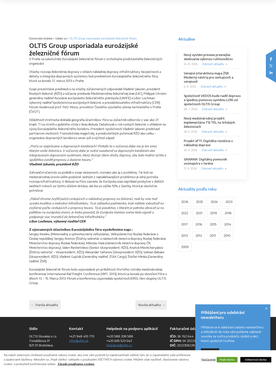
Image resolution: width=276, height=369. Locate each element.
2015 (213, 224)
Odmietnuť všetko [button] (256, 359)
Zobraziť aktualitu (213, 64)
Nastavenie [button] (208, 359)
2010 (227, 235)
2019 (213, 213)
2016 (198, 224)
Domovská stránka (40, 38)
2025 (199, 202)
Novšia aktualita (149, 305)
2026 (184, 202)
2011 (213, 235)
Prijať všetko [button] (227, 359)
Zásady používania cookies (76, 364)
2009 (185, 247)
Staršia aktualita (46, 305)
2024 (214, 202)
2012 (198, 235)
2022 (184, 213)
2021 (199, 213)
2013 (184, 235)
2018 (228, 213)
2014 (227, 224)
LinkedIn (271, 72)
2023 (228, 202)
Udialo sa (61, 38)
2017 (184, 224)
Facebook (271, 59)
